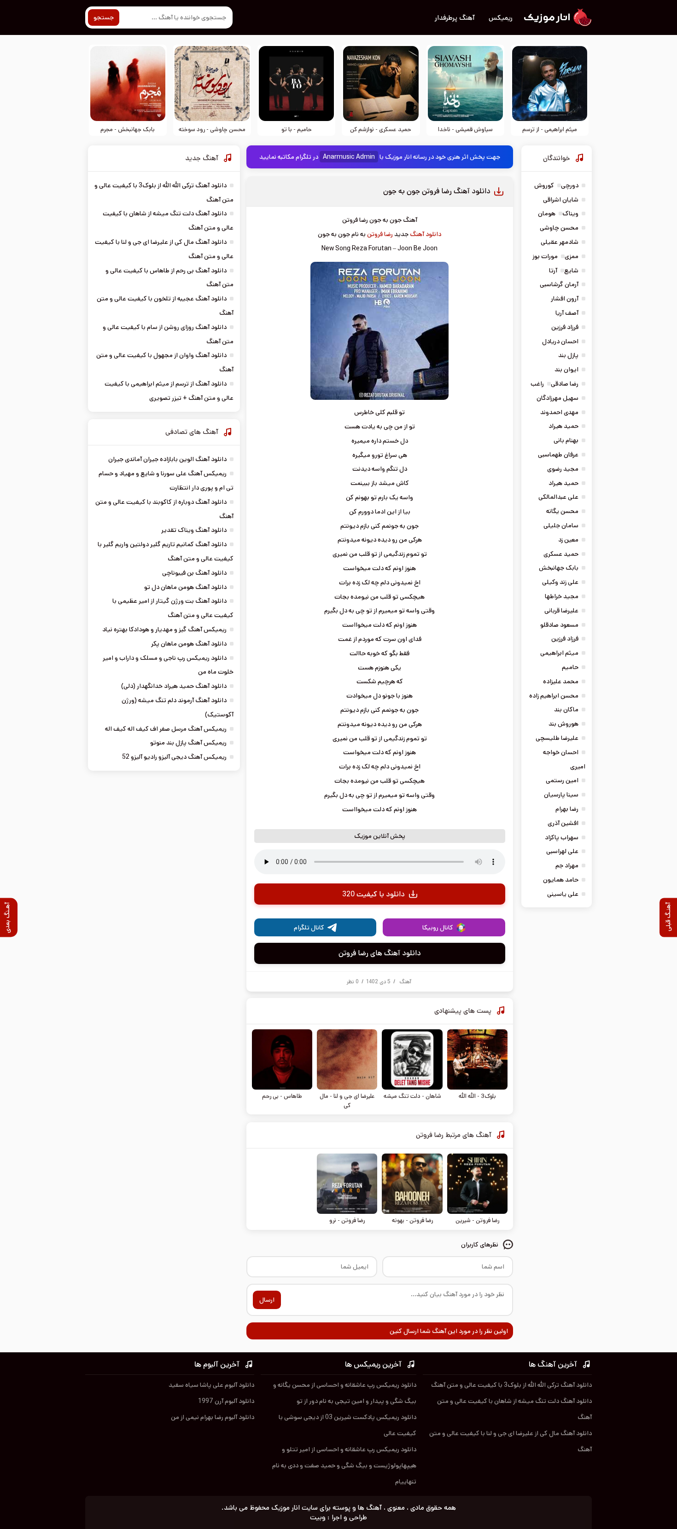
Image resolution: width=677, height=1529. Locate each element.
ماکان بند (566, 709)
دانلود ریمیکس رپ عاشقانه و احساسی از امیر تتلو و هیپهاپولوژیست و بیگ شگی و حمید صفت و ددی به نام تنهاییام (344, 1465)
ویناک (570, 213)
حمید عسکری (560, 554)
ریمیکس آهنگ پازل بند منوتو (188, 742)
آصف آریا (566, 312)
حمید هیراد (563, 426)
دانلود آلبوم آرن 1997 (226, 1401)
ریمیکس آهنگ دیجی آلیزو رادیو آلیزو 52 (174, 757)
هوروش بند (563, 723)
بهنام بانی (566, 440)
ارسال (266, 1299)
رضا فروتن (380, 234)
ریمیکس (501, 18)
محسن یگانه (562, 511)
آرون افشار (564, 298)
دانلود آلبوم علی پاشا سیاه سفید (211, 1385)
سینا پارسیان (561, 794)
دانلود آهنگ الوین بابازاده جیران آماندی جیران (167, 459)
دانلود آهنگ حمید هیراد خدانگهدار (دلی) (174, 686)
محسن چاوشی (559, 227)
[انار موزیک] (557, 17)
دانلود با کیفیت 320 (373, 894)
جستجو (103, 17)
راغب (537, 383)
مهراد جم (566, 865)
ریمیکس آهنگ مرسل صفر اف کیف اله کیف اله (166, 728)
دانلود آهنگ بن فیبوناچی (194, 572)
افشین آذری (563, 823)
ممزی (571, 256)
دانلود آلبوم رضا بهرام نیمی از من (212, 1417)
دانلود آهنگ (425, 234)
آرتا (553, 270)
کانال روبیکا (437, 927)
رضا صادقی (564, 383)
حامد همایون (560, 879)
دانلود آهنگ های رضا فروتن (379, 953)
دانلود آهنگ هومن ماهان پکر (189, 643)
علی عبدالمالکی (558, 497)
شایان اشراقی (560, 199)
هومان (546, 213)
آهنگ (405, 982)
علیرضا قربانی (561, 610)
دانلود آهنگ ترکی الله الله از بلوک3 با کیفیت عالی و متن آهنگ (511, 1385)
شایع (571, 270)
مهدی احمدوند (559, 412)
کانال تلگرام (309, 927)
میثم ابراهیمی (559, 653)
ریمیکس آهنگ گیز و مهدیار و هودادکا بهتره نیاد (164, 629)
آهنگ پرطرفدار (455, 18)
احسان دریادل (560, 341)
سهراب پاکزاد (561, 837)
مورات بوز (545, 256)
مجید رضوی (562, 468)
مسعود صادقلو (559, 624)
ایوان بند (566, 369)
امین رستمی (562, 780)
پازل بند (568, 355)
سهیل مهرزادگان (557, 398)
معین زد (568, 539)
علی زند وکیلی (560, 582)
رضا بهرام (566, 809)
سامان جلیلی (560, 525)
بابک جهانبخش (558, 567)
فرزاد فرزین (564, 327)
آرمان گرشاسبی (559, 284)
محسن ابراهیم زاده (553, 695)
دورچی (569, 185)
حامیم (570, 667)
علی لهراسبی (562, 851)
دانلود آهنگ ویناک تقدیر (194, 530)
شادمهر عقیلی (559, 242)
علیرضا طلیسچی (557, 738)
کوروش (544, 185)
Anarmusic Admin (349, 157)
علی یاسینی (562, 894)
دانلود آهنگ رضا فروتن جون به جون (436, 191)
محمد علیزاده (560, 681)
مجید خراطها (561, 596)
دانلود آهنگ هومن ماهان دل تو (185, 587)
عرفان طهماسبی (558, 454)
